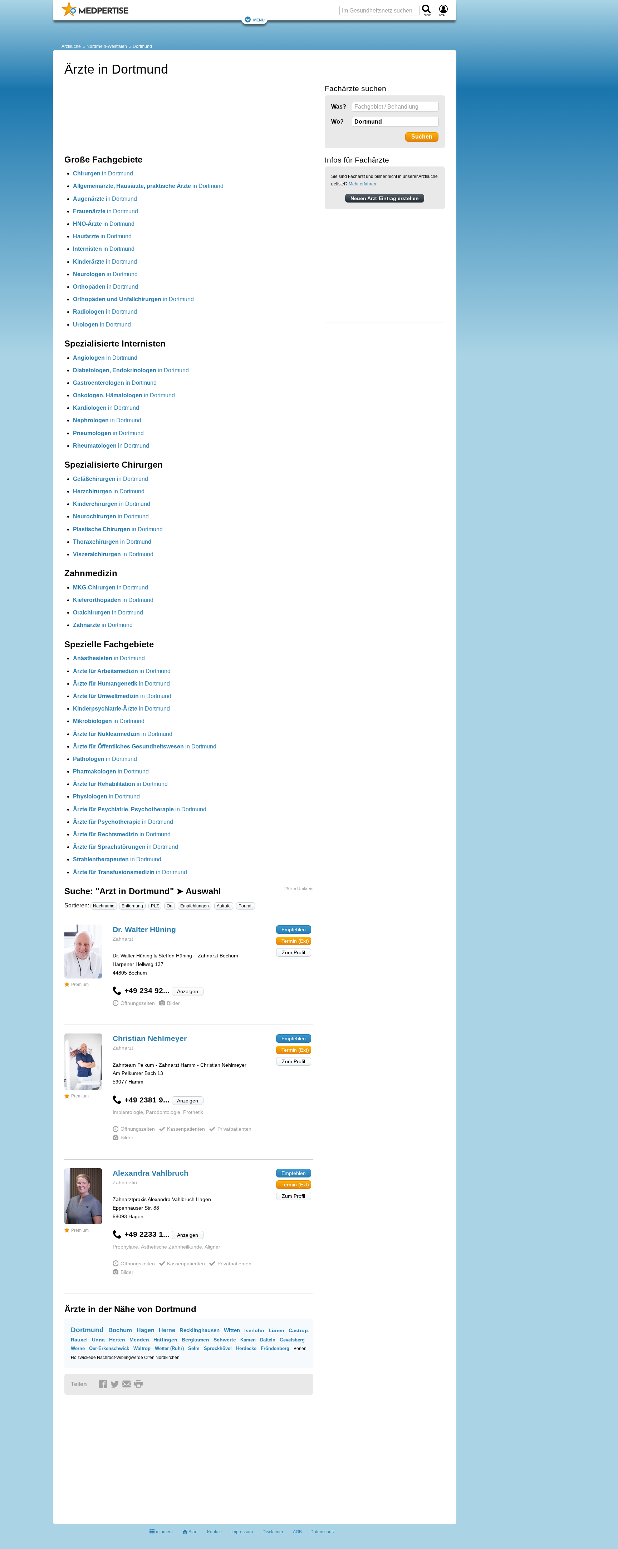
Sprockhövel (218, 1348)
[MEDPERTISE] (95, 14)
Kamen (248, 1340)
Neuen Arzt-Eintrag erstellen (384, 198)
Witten (232, 1330)
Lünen (276, 1330)
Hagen (145, 1330)
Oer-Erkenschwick (109, 1348)
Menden (139, 1340)
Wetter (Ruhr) (169, 1348)
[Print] (139, 1384)
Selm (194, 1348)
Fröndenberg (275, 1348)
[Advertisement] (378, 374)
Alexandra (150, 1173)
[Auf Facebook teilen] (104, 1384)
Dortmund (142, 46)
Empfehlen (293, 929)
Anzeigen (187, 991)
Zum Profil (293, 952)
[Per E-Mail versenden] (127, 1384)
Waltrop (142, 1348)
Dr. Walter (144, 929)
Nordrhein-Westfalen (107, 46)
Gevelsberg (292, 1340)
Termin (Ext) (295, 941)
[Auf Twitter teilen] (116, 1384)
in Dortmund (103, 173)
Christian (150, 1038)
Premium (80, 984)
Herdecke (246, 1348)
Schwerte (225, 1340)
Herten (117, 1340)
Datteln (267, 1340)
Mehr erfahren (362, 183)
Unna (98, 1340)
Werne (78, 1348)
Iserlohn (254, 1330)
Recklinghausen (200, 1330)
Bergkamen (195, 1340)
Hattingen (165, 1340)
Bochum (120, 1330)
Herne (167, 1330)
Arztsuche (71, 46)
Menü (259, 19)
